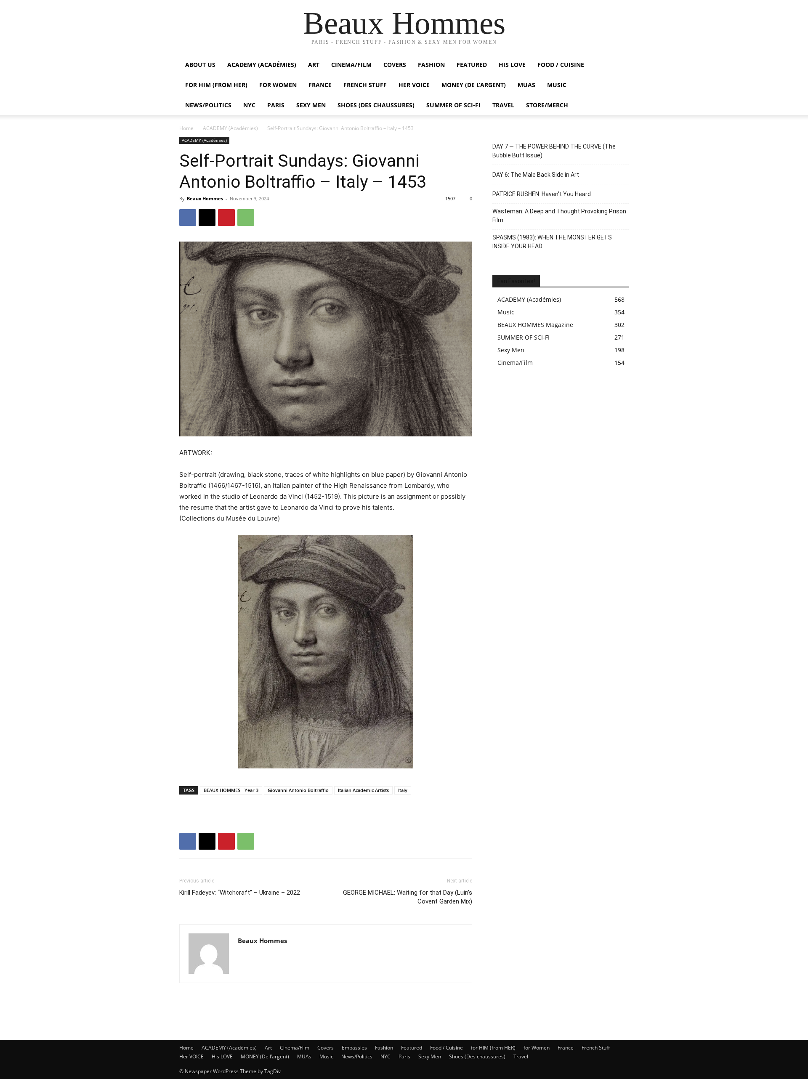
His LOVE (512, 65)
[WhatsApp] (245, 217)
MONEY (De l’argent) (473, 85)
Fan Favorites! (516, 281)
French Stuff (365, 85)
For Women (278, 85)
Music (556, 85)
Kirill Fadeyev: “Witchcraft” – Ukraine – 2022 (239, 892)
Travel (503, 105)
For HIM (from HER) (216, 85)
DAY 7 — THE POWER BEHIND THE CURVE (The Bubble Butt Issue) (554, 151)
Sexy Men (311, 105)
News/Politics (208, 105)
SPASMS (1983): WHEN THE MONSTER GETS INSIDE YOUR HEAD (552, 242)
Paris (275, 105)
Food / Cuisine (560, 65)
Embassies (354, 1047)
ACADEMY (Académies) (261, 65)
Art (313, 65)
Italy (402, 790)
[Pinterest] (226, 217)
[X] (207, 217)
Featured (472, 65)
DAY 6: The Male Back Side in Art (535, 174)
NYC (249, 105)
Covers (394, 65)
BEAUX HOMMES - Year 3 (231, 790)
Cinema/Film (351, 65)
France (320, 85)
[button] (619, 65)
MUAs (526, 85)
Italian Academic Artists (363, 790)
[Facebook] (187, 217)
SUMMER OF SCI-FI (453, 105)
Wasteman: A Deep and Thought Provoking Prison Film (559, 215)
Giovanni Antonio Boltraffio (298, 790)
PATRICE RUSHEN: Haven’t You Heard (541, 194)
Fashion (431, 65)
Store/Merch (547, 105)
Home (186, 128)
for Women (537, 1047)
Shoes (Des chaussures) (376, 105)
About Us (200, 65)
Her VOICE (414, 85)
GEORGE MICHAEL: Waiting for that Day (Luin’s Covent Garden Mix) (407, 897)
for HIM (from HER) (493, 1047)
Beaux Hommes (205, 198)
